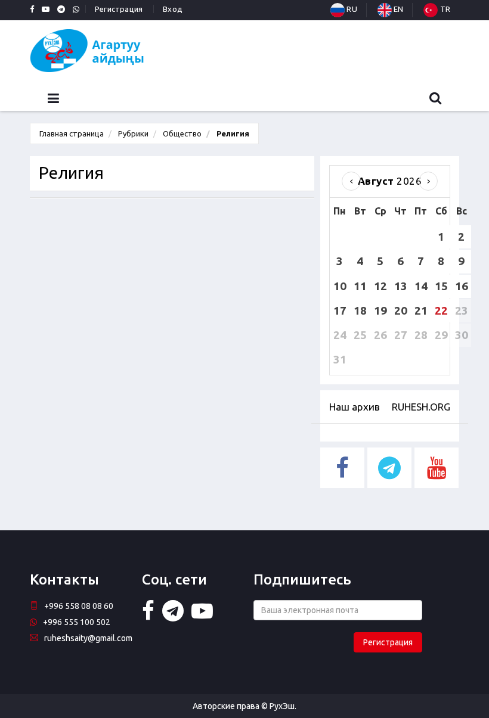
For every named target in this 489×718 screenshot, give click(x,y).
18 (360, 310)
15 (441, 286)
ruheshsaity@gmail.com (88, 638)
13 (400, 286)
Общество (182, 133)
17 (339, 310)
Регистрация (119, 9)
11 (360, 286)
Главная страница (71, 133)
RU (351, 9)
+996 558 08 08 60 (78, 606)
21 (421, 310)
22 (441, 310)
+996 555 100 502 (76, 622)
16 (461, 286)
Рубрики (133, 133)
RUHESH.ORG (421, 406)
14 (421, 286)
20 (400, 310)
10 (339, 286)
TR (444, 9)
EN (398, 9)
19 (380, 310)
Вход (172, 9)
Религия (232, 133)
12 (380, 286)
